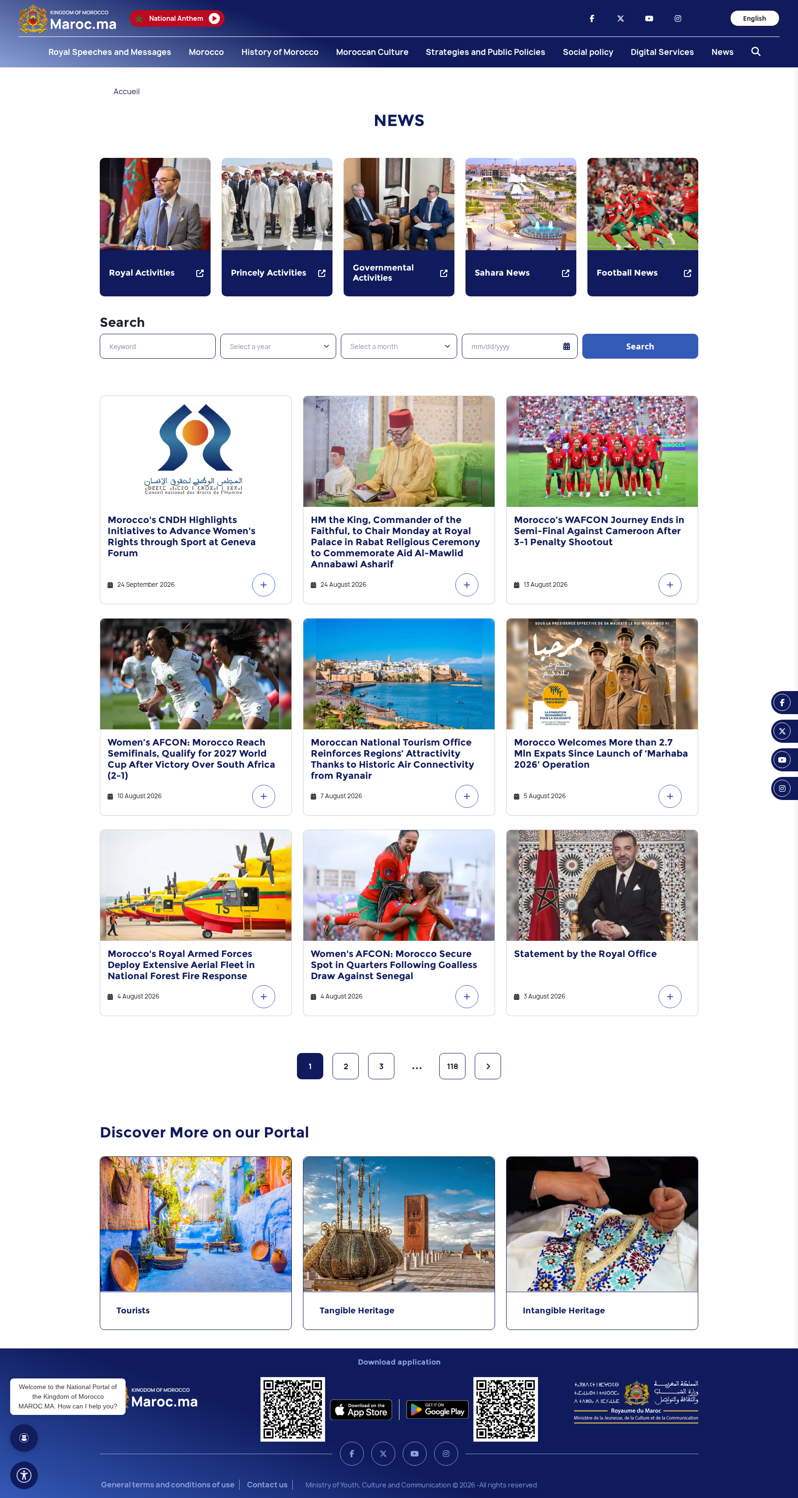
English (754, 18)
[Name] (24, 1475)
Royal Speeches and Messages (109, 52)
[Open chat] (24, 1438)
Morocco (206, 52)
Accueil (127, 91)
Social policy (588, 52)
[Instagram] (446, 1454)
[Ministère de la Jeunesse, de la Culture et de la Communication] (636, 1401)
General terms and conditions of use (168, 1485)
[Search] (753, 52)
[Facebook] (352, 1454)
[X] (383, 1454)
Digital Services (662, 52)
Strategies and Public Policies (485, 52)
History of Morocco (280, 52)
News (723, 52)
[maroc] (592, 18)
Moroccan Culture (372, 52)
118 (452, 1066)
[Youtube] (415, 1454)
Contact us (267, 1485)
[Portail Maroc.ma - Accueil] (148, 1395)
